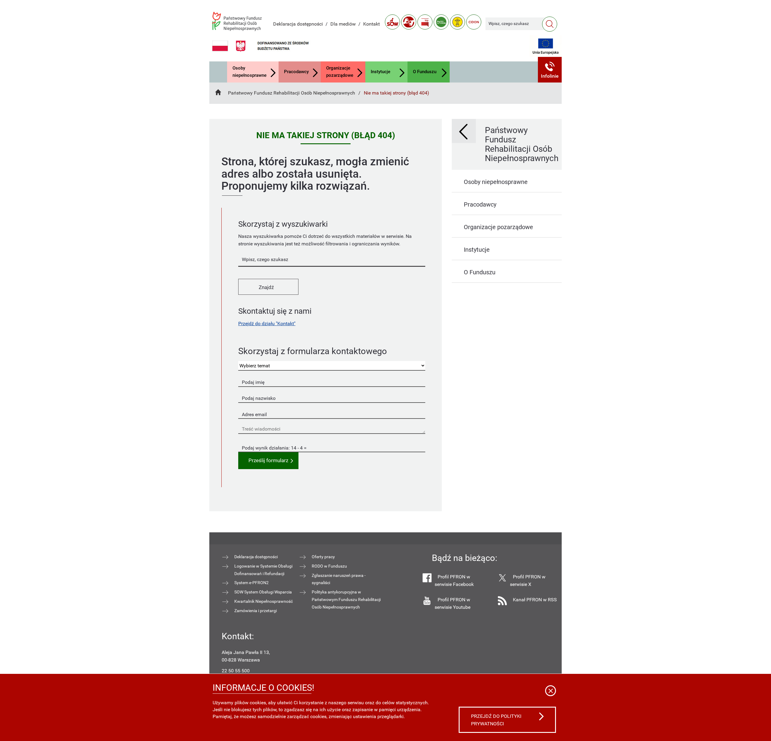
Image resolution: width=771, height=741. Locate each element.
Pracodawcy (296, 71)
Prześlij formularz (268, 460)
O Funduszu (424, 71)
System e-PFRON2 (251, 582)
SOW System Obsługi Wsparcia (263, 592)
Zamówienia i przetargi (255, 610)
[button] (550, 70)
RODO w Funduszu (329, 566)
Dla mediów (343, 24)
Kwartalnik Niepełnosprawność (263, 601)
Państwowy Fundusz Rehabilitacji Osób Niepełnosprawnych (291, 93)
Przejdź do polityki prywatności (496, 720)
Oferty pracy (323, 556)
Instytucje (380, 71)
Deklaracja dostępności (298, 24)
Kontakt (371, 24)
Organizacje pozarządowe (339, 71)
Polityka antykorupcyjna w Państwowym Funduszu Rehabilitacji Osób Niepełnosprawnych (346, 599)
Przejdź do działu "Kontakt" (266, 323)
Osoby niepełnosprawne (250, 71)
